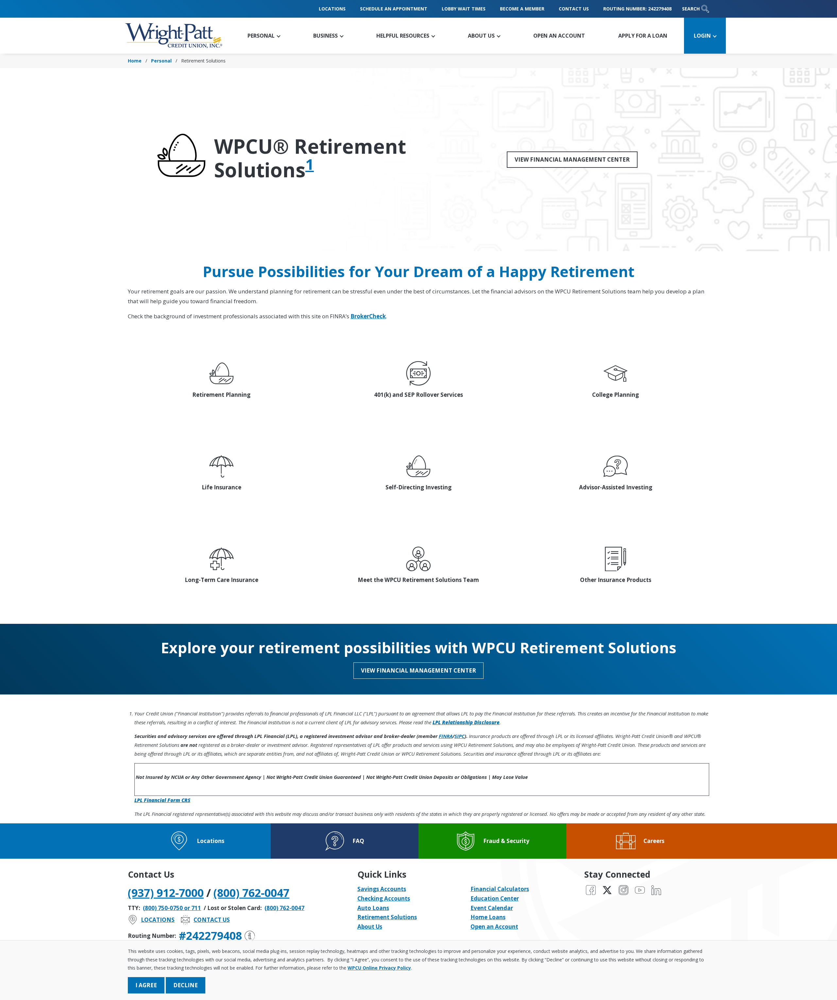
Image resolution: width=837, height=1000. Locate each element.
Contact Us (574, 9)
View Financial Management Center (572, 159)
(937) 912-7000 (166, 892)
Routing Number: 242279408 (637, 9)
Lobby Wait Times (464, 9)
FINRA (446, 736)
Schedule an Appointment (393, 9)
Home (135, 61)
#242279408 (210, 935)
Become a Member (522, 9)
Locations (332, 9)
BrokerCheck (368, 316)
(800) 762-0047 (251, 892)
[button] (264, 36)
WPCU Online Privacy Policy (379, 968)
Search (691, 9)
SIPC (459, 736)
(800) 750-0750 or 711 (172, 908)
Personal (161, 61)
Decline (185, 985)
